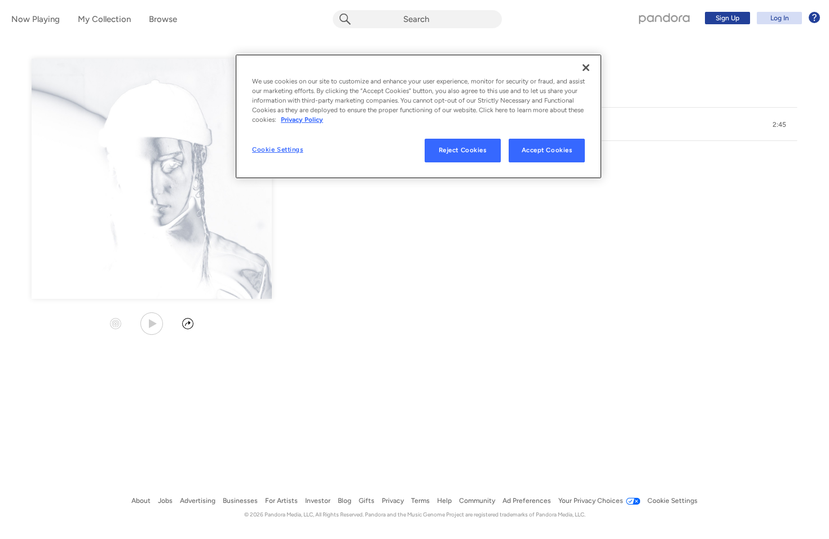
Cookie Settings (277, 149)
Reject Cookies (463, 150)
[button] (779, 124)
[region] (418, 116)
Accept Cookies (547, 150)
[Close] (586, 67)
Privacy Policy (302, 119)
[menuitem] (761, 18)
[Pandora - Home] (664, 18)
